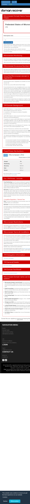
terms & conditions (7, 341)
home (3, 328)
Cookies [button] (5, 497)
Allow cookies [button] (15, 501)
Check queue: (6, 35)
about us (4, 355)
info (3, 339)
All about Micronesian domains (10, 273)
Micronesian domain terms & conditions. (12, 251)
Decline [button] (5, 501)
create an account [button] (6, 1)
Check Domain (7, 42)
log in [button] (13, 1)
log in (3, 348)
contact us (5, 357)
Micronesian (14, 173)
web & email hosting (7, 332)
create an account (7, 350)
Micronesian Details (7, 265)
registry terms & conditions (9, 342)
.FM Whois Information (9, 258)
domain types (6, 330)
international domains (7, 333)
